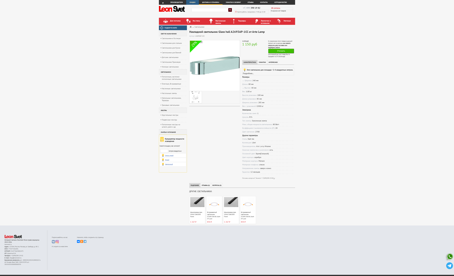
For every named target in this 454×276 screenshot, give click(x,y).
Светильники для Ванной (171, 53)
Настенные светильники (171, 89)
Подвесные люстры (169, 120)
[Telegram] (85, 241)
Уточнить (281, 51)
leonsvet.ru (8, 244)
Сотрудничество (280, 2)
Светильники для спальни (172, 43)
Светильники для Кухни (171, 48)
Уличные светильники (170, 67)
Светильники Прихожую (171, 62)
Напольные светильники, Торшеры (171, 99)
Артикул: (192, 36)
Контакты (264, 2)
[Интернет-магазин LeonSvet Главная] (175, 12)
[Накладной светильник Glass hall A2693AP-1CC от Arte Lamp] (214, 65)
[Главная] (191, 27)
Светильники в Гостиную (171, 38)
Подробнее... (248, 73)
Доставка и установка (210, 2)
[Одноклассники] (81, 241)
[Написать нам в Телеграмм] (449, 266)
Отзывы (250, 2)
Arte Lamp (260, 146)
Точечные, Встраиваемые (171, 84)
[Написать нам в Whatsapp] (449, 257)
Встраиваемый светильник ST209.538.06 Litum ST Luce (213, 215)
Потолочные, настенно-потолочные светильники (171, 78)
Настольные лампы (169, 93)
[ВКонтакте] (78, 241)
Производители (176, 2)
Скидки (192, 2)
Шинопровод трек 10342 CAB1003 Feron (196, 214)
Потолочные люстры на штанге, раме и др (171, 126)
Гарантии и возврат (233, 2)
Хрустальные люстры (170, 115)
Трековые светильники (170, 105)
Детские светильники (170, 57)
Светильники (199, 27)
